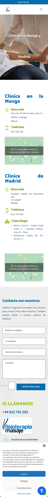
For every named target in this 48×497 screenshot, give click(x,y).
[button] (44, 445)
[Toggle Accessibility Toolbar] (41, 490)
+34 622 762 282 (15, 411)
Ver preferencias (24, 488)
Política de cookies (24, 493)
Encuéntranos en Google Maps (24, 439)
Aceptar (24, 474)
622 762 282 (24, 2)
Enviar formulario (31, 386)
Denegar (24, 481)
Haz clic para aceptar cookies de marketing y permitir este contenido (24, 150)
